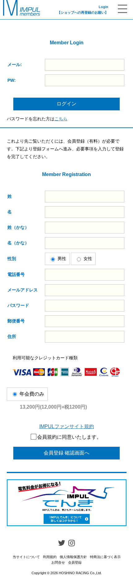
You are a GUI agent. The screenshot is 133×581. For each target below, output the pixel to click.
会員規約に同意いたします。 (69, 437)
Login (103, 7)
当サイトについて (26, 557)
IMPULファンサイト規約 (66, 426)
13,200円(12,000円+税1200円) (53, 407)
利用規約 (50, 557)
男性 (62, 258)
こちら (60, 118)
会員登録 (75, 562)
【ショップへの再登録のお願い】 (82, 12)
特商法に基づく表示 (105, 557)
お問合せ (58, 562)
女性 (88, 258)
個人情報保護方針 (73, 557)
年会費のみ (31, 394)
